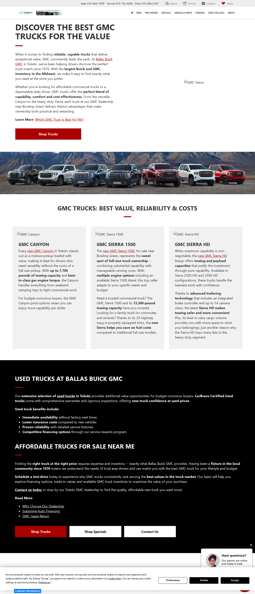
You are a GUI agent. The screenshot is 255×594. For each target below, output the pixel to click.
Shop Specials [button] (95, 531)
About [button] (231, 12)
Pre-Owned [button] (151, 12)
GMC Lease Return (35, 516)
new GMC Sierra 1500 (119, 251)
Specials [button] (166, 12)
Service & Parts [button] (183, 12)
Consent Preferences (27, 591)
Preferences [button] (44, 582)
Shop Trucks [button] (48, 134)
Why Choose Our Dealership (43, 506)
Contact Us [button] (149, 531)
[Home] (132, 13)
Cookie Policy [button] (114, 578)
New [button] (139, 12)
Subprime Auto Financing (41, 511)
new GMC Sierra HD (212, 255)
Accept (235, 580)
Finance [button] (200, 12)
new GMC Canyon (40, 251)
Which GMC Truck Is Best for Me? (59, 119)
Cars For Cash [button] (216, 12)
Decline (204, 580)
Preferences (173, 580)
